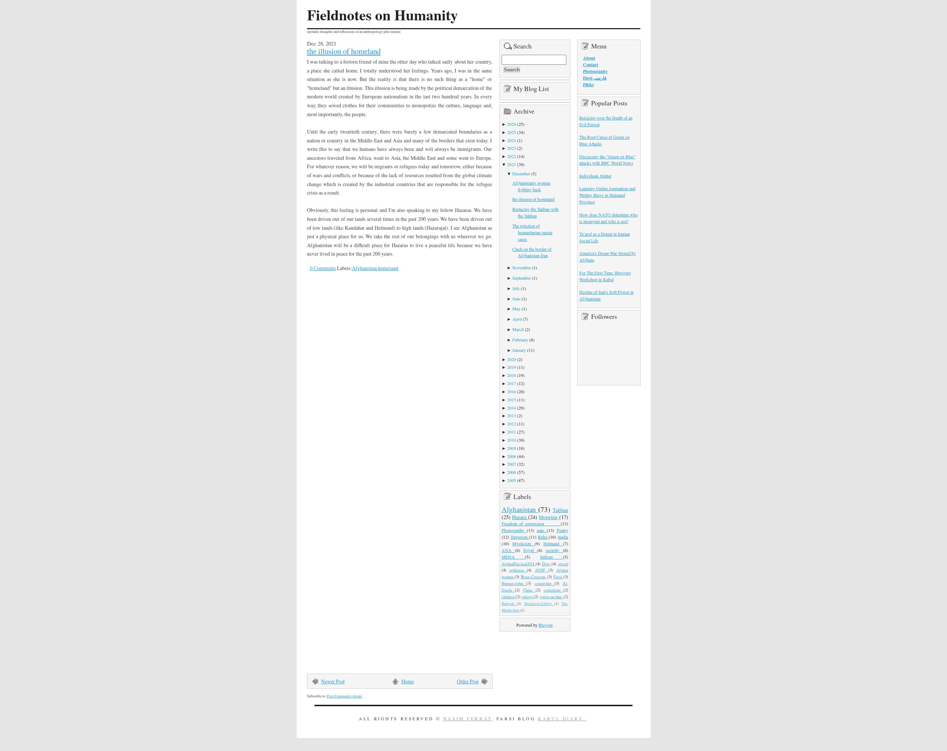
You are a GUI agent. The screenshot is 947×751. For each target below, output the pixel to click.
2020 (511, 359)
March (518, 329)
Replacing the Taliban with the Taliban (535, 212)
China (529, 590)
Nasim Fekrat (467, 718)
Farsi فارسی (595, 78)
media (563, 537)
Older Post (468, 681)
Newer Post (333, 681)
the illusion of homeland (344, 51)
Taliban (560, 509)
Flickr (588, 84)
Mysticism (523, 543)
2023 (511, 148)
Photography (514, 530)
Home (407, 681)
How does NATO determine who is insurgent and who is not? (608, 218)
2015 (511, 400)
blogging (549, 517)
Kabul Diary (562, 718)
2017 (511, 383)
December (521, 173)
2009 (511, 448)
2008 (511, 456)
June (516, 299)
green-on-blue (551, 596)
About (589, 58)
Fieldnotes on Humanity (382, 15)
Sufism (551, 557)
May (516, 308)
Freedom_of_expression (531, 523)
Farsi (558, 576)
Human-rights (514, 583)
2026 (511, 124)
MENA (513, 557)
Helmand (553, 543)
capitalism (553, 590)
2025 (511, 132)
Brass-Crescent (534, 576)
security (554, 550)
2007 (511, 464)
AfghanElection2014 (519, 563)
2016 (511, 391)
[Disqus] (394, 379)
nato (542, 530)
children (509, 596)
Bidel (543, 537)
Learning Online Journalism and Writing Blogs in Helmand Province (607, 195)
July (516, 288)
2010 (511, 440)
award (563, 563)
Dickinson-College (539, 603)
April (517, 319)
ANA (508, 550)
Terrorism (519, 537)
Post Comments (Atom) (344, 696)
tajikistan (518, 570)
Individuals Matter (595, 176)
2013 (511, 415)
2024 (511, 140)
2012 (511, 424)
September (521, 278)
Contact (590, 64)
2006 (511, 472)
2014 (511, 408)
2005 (511, 480)
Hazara (520, 517)
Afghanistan (364, 268)
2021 (511, 164)
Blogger (545, 625)
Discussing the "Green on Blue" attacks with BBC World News (607, 160)
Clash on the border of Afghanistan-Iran (532, 252)
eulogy (528, 596)
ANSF (541, 570)
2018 (511, 375)
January (519, 350)
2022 (511, 156)
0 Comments (323, 268)
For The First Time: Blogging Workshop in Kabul (605, 276)
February (520, 340)
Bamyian (509, 603)
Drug (547, 563)
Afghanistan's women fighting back (531, 186)
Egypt (530, 550)
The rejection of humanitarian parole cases (532, 232)
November (521, 267)
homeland (388, 268)
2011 (511, 432)
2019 (511, 367)
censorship (545, 583)
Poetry (562, 530)
